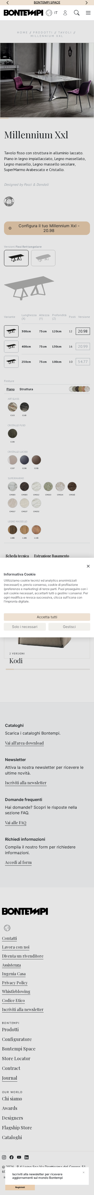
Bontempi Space (47, 2)
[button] (8, 2)
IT (56, 12)
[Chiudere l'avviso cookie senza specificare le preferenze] (88, 566)
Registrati (20, 1187)
